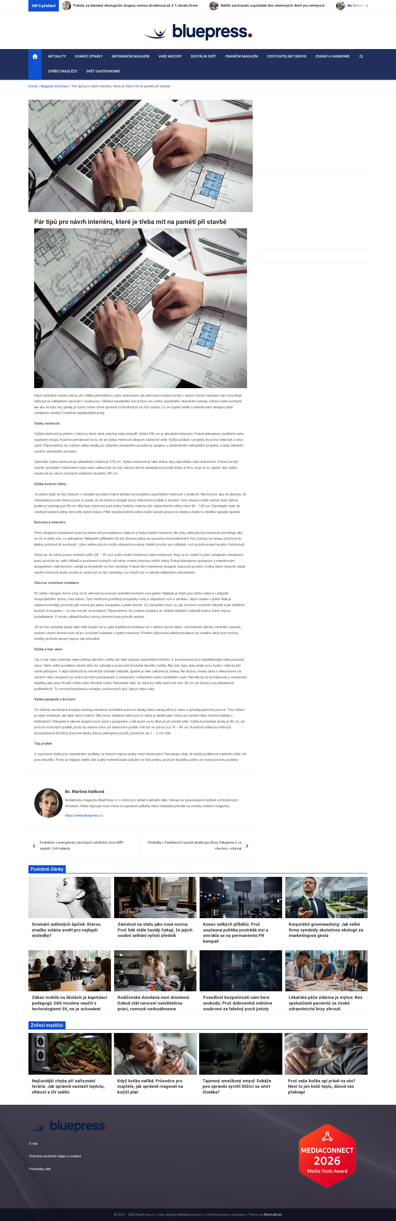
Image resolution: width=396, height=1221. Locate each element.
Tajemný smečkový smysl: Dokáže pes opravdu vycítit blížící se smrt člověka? (237, 1086)
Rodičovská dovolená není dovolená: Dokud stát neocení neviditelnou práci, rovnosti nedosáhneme (154, 1003)
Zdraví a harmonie (332, 56)
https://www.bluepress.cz (84, 815)
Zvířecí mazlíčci (62, 71)
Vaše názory (170, 56)
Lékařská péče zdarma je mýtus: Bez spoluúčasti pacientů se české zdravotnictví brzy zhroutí (326, 1003)
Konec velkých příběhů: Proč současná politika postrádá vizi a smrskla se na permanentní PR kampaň (235, 933)
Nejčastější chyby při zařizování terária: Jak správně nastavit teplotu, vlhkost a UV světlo (68, 1086)
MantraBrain (273, 1215)
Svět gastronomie (103, 71)
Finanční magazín (241, 56)
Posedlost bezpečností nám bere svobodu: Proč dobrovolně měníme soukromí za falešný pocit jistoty (237, 1003)
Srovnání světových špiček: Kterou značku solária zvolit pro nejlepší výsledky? (66, 930)
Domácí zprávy (88, 56)
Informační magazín (130, 56)
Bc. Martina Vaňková (84, 791)
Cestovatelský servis (286, 56)
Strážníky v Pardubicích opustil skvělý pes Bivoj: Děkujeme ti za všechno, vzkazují (194, 845)
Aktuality (57, 56)
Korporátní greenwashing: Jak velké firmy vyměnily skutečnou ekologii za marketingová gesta (326, 930)
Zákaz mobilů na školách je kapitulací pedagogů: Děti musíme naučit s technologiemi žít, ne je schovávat (69, 1003)
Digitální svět (203, 56)
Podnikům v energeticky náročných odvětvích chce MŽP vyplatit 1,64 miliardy (82, 845)
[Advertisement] (313, 135)
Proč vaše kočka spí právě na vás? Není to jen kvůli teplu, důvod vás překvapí (321, 1086)
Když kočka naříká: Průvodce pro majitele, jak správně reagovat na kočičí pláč (150, 1086)
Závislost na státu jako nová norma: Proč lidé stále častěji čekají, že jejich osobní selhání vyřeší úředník (155, 930)
